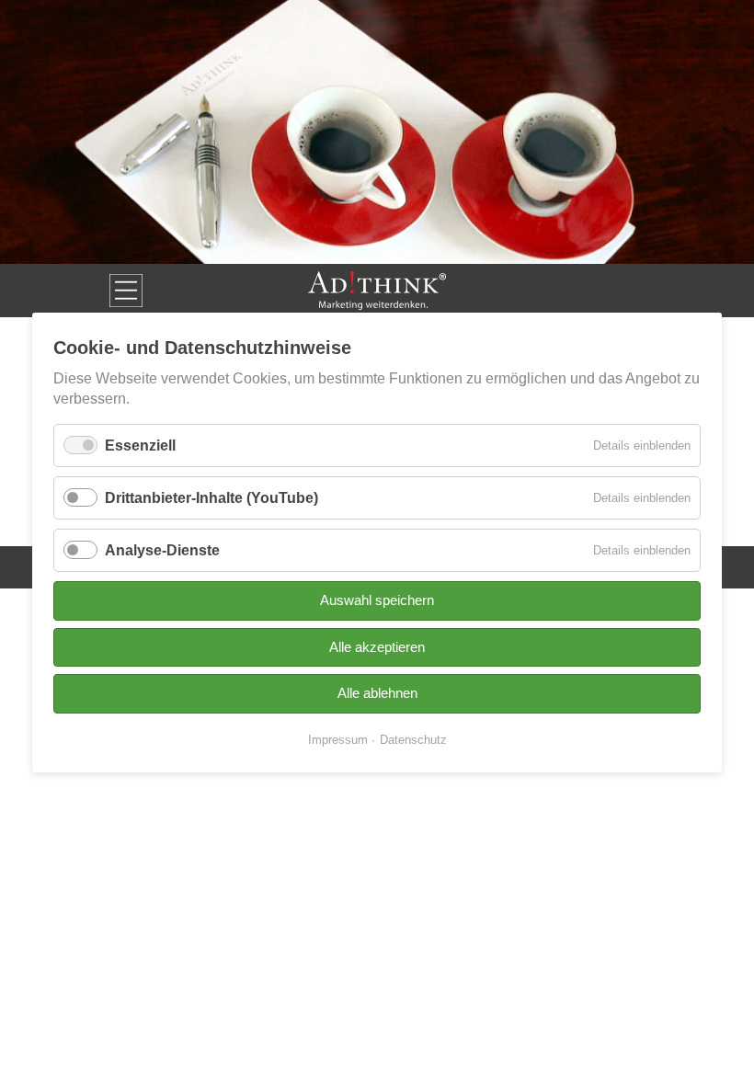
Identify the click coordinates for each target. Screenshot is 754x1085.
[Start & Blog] (377, 290)
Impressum (338, 740)
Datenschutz (413, 740)
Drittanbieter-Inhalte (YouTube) (211, 498)
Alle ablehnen (377, 693)
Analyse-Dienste (162, 550)
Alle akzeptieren (377, 647)
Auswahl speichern (377, 601)
